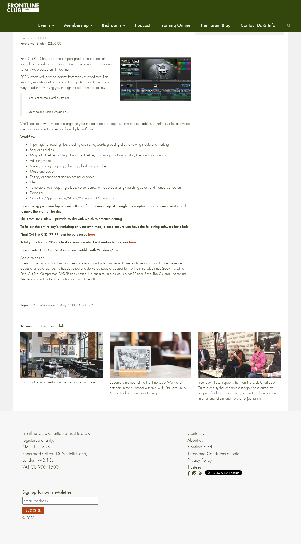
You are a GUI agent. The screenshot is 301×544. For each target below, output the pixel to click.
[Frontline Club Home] (23, 7)
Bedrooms (112, 25)
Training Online (175, 25)
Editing (61, 305)
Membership (77, 25)
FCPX (71, 305)
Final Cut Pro (86, 305)
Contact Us (197, 433)
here (91, 234)
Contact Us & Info (258, 25)
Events (45, 25)
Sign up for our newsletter (46, 492)
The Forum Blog (215, 25)
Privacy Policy (199, 460)
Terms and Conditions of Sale (213, 453)
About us (195, 440)
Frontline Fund (199, 447)
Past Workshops (44, 305)
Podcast (142, 25)
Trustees (194, 467)
